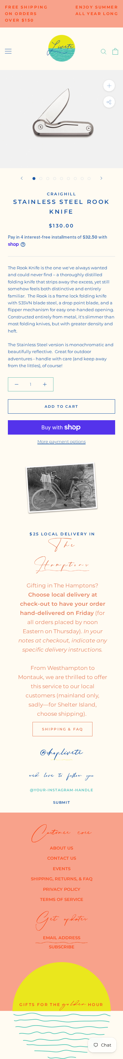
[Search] (104, 51)
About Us (61, 848)
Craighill (61, 193)
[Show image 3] (47, 178)
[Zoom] (109, 85)
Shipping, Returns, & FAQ (61, 878)
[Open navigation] (8, 51)
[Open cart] (115, 51)
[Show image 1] (33, 178)
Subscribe (61, 946)
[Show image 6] (68, 178)
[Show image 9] (89, 178)
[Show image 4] (54, 178)
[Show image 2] (40, 178)
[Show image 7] (75, 178)
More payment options (61, 441)
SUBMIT (61, 802)
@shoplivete (61, 754)
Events (62, 868)
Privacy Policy (61, 889)
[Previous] (22, 178)
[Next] (101, 178)
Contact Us (61, 858)
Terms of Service (61, 899)
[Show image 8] (82, 178)
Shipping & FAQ (62, 729)
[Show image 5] (61, 178)
